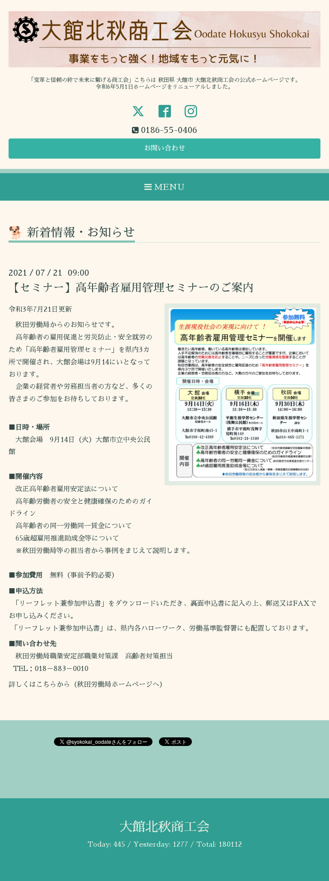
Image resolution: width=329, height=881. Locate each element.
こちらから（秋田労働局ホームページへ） (101, 684)
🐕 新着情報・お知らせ (72, 233)
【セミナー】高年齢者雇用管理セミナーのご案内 (131, 287)
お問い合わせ (164, 148)
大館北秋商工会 (164, 827)
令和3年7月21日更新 (40, 309)
